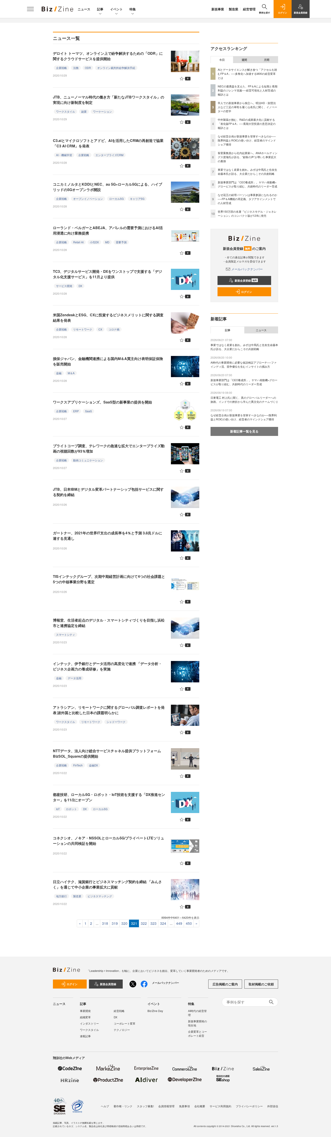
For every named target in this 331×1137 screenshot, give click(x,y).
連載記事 (85, 1036)
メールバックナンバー (247, 269)
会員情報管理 (166, 1106)
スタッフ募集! (145, 1106)
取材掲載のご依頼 (261, 984)
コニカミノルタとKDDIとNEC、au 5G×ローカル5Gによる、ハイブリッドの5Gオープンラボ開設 (107, 187)
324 (163, 923)
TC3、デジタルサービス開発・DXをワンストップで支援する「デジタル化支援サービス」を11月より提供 (107, 274)
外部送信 (272, 1106)
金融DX (93, 765)
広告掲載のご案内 (225, 984)
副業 (84, 111)
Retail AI (78, 242)
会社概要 (199, 1106)
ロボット (71, 809)
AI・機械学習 (64, 155)
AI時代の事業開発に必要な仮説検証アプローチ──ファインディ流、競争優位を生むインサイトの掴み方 (244, 364)
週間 (244, 60)
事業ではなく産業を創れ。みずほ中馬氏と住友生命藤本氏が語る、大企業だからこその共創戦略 (247, 171)
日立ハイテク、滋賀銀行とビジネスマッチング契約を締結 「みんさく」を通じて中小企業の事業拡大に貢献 (107, 884)
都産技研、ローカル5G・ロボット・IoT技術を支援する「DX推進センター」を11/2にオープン (109, 797)
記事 (100, 9)
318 (105, 923)
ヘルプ (105, 1106)
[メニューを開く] (30, 9)
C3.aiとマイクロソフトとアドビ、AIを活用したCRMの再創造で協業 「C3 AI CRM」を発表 (108, 143)
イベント (116, 9)
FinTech (78, 765)
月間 (266, 60)
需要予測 (121, 242)
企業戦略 (61, 68)
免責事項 (184, 1106)
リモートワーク (82, 329)
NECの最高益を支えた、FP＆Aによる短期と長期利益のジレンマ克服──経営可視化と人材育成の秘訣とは (247, 90)
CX (100, 329)
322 (144, 923)
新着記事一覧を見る (244, 431)
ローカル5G (116, 199)
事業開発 (85, 1011)
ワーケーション (102, 111)
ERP (76, 411)
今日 (222, 60)
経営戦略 (119, 1011)
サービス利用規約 (220, 1106)
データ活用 (74, 678)
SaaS (88, 411)
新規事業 (217, 9)
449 (179, 923)
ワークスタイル (65, 111)
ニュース (84, 9)
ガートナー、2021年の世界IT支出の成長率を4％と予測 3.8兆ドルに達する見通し (107, 535)
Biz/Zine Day (155, 1011)
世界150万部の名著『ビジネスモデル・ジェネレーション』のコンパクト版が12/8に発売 (247, 213)
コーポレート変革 (124, 1023)
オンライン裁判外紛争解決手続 (116, 68)
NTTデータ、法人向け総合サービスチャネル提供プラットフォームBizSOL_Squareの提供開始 (107, 753)
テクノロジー (122, 1030)
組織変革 (85, 1017)
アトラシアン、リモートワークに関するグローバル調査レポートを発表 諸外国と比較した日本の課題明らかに (109, 710)
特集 (132, 9)
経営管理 (249, 9)
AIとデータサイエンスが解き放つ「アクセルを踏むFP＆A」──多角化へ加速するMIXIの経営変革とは (247, 74)
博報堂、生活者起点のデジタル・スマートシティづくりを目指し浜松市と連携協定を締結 (109, 622)
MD (107, 242)
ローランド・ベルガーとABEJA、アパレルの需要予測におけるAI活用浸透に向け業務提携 (108, 230)
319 (115, 923)
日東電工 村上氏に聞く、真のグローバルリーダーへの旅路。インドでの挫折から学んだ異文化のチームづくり (244, 399)
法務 (76, 68)
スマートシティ (65, 634)
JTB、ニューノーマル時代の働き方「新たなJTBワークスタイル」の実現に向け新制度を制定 (108, 99)
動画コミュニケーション (88, 460)
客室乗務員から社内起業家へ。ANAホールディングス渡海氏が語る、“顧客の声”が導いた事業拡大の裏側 (247, 157)
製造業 (233, 9)
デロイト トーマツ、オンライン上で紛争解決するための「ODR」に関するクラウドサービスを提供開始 (108, 56)
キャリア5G (137, 199)
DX (80, 286)
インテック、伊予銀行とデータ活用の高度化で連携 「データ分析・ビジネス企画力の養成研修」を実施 (107, 666)
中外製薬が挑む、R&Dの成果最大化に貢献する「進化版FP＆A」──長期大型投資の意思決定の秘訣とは (247, 124)
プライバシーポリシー (249, 1106)
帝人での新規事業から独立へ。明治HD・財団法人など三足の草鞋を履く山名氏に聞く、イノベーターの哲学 (247, 107)
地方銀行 (61, 896)
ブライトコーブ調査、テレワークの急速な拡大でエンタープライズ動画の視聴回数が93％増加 (109, 448)
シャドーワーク (116, 722)
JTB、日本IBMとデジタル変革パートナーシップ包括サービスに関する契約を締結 (108, 492)
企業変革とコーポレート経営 (197, 1033)
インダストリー (89, 1023)
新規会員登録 (246, 280)
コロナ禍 (114, 329)
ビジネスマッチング (100, 896)
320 (124, 923)
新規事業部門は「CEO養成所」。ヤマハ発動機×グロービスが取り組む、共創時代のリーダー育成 (247, 184)
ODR (88, 68)
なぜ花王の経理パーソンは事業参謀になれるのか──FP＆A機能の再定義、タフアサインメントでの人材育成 (247, 199)
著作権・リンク (122, 1106)
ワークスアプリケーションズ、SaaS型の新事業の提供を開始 (102, 402)
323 (153, 923)
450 (189, 923)
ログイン (246, 292)
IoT (58, 809)
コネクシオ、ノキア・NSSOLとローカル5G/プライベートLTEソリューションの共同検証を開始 (108, 840)
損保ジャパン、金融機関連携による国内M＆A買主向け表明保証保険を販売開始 (108, 361)
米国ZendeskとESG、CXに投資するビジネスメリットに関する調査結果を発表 (108, 317)
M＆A (71, 373)
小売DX (94, 242)
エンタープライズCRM (109, 155)
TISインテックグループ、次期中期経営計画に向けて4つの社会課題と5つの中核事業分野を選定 (109, 579)
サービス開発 (64, 286)
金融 (58, 373)
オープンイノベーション (88, 199)
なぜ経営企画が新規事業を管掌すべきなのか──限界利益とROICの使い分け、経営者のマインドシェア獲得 (247, 140)
